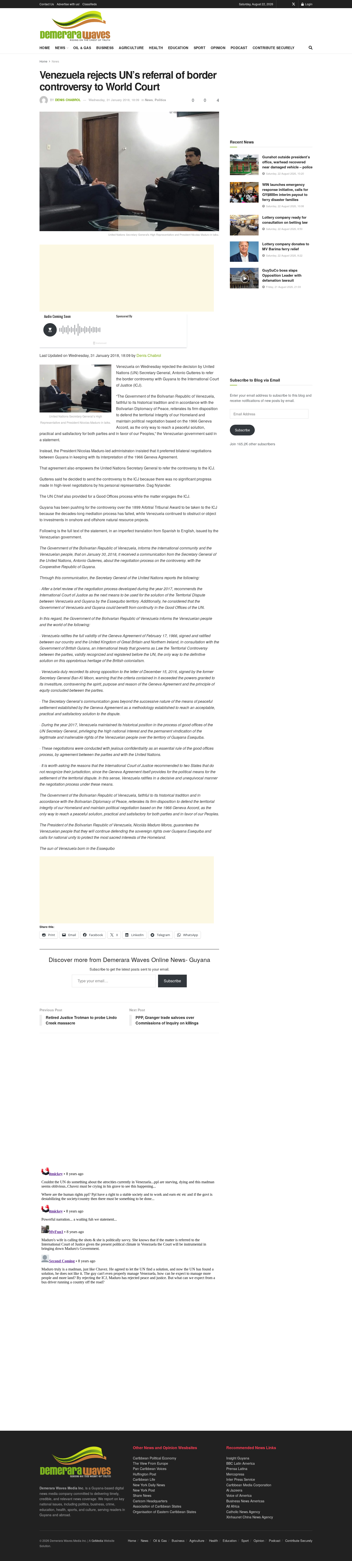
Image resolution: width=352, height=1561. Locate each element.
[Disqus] (129, 1225)
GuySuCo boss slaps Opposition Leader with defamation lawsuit (281, 275)
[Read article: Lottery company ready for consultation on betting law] (244, 225)
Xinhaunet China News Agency (249, 1517)
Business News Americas (245, 1500)
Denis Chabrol (68, 99)
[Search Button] (310, 48)
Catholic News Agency (243, 1511)
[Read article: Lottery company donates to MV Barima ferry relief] (244, 251)
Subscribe (172, 980)
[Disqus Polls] (129, 1100)
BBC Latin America (240, 1463)
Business (105, 47)
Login (308, 4)
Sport (199, 47)
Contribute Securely (273, 47)
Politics (160, 99)
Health (156, 47)
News (60, 47)
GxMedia (97, 1540)
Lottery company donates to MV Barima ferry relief (285, 246)
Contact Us (47, 4)
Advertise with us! (68, 4)
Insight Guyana (237, 1458)
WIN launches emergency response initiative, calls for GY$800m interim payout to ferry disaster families (285, 192)
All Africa (232, 1506)
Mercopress (235, 1474)
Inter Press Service (240, 1479)
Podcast (239, 47)
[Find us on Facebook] (287, 4)
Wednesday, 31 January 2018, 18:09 (114, 99)
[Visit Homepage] (75, 26)
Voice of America (239, 1495)
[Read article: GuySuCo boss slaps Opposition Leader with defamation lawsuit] (244, 278)
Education (178, 47)
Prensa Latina (236, 1468)
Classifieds (89, 4)
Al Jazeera (234, 1490)
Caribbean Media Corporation (248, 1484)
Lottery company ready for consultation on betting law (285, 220)
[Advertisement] (127, 278)
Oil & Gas (82, 47)
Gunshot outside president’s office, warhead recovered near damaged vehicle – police (287, 162)
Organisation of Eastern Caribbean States (164, 1511)
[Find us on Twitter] (293, 4)
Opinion (218, 47)
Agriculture (131, 47)
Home (45, 47)
